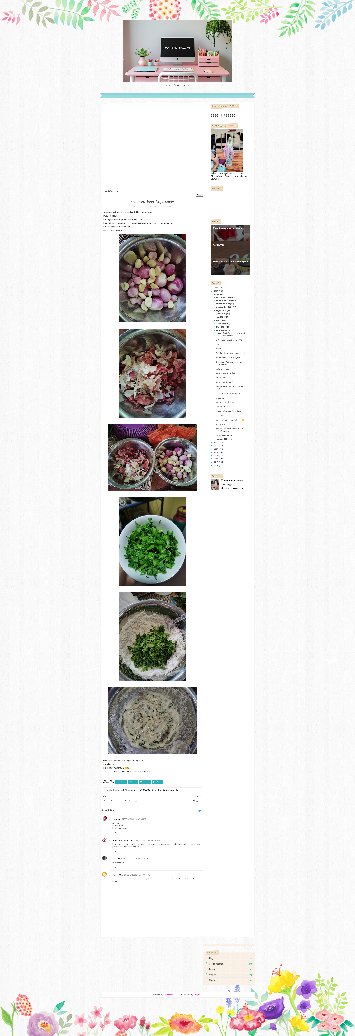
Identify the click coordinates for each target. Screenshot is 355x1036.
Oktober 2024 (223, 303)
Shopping (220, 397)
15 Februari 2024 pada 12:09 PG (152, 840)
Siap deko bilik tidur (225, 402)
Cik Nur (116, 819)
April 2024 (221, 323)
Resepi (212, 969)
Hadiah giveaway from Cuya (228, 411)
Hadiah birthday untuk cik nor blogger (229, 388)
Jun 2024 (220, 317)
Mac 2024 (221, 327)
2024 (216, 294)
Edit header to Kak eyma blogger (231, 353)
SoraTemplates (171, 994)
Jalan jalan (221, 377)
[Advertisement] (113, 147)
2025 (216, 291)
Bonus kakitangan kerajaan (228, 357)
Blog (211, 958)
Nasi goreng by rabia (225, 373)
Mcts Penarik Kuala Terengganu (230, 262)
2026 (216, 287)
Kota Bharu (221, 415)
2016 (216, 465)
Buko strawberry (223, 368)
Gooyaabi (198, 994)
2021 (216, 449)
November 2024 (224, 300)
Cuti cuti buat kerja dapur (228, 393)
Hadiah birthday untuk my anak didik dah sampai (230, 334)
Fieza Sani (117, 875)
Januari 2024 (222, 439)
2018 (216, 458)
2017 (216, 462)
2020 (216, 452)
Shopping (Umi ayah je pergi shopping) (229, 363)
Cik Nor (116, 859)
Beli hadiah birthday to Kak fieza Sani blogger (231, 430)
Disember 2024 (223, 297)
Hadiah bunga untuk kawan (228, 228)
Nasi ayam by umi (224, 382)
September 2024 (224, 307)
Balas (114, 833)
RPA (217, 344)
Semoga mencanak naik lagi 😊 (230, 420)
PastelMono (219, 245)
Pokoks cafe (221, 348)
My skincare (221, 424)
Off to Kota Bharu (224, 435)
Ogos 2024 (221, 310)
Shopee (212, 974)
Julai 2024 (221, 313)
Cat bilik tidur (222, 406)
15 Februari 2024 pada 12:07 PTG (134, 859)
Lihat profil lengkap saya (232, 488)
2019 (216, 455)
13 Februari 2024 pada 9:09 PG (133, 819)
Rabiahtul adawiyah (233, 480)
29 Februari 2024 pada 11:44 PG (137, 875)
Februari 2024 (223, 330)
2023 (216, 442)
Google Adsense (216, 963)
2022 (216, 445)
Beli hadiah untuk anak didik (229, 340)
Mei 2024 (220, 320)
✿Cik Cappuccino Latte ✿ (125, 840)
